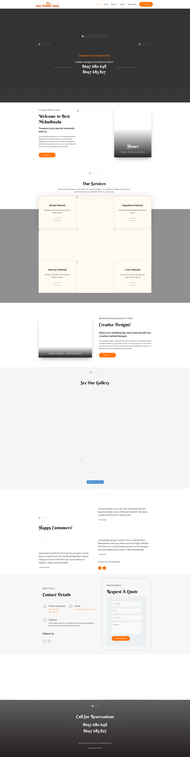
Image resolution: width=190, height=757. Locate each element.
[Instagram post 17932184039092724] (117, 401)
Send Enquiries (121, 638)
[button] (47, 155)
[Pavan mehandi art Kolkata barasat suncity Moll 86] (95, 468)
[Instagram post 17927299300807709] (139, 445)
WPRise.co (99, 748)
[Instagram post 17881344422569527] (139, 423)
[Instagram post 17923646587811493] (117, 445)
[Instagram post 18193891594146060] (50, 423)
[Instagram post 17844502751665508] (50, 468)
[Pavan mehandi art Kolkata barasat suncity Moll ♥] (117, 468)
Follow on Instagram (96, 482)
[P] (50, 401)
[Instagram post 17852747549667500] (117, 423)
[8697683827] (95, 423)
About (106, 4)
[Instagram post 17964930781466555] (95, 445)
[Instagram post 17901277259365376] (72, 445)
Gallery (122, 4)
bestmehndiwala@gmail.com (85, 609)
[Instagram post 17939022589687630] (50, 445)
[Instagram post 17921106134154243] (72, 423)
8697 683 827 (94, 71)
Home (99, 4)
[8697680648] (72, 401)
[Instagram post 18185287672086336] (139, 401)
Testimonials (132, 4)
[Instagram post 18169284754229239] (95, 401)
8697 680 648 (94, 66)
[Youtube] (49, 641)
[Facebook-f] (44, 641)
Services (114, 4)
